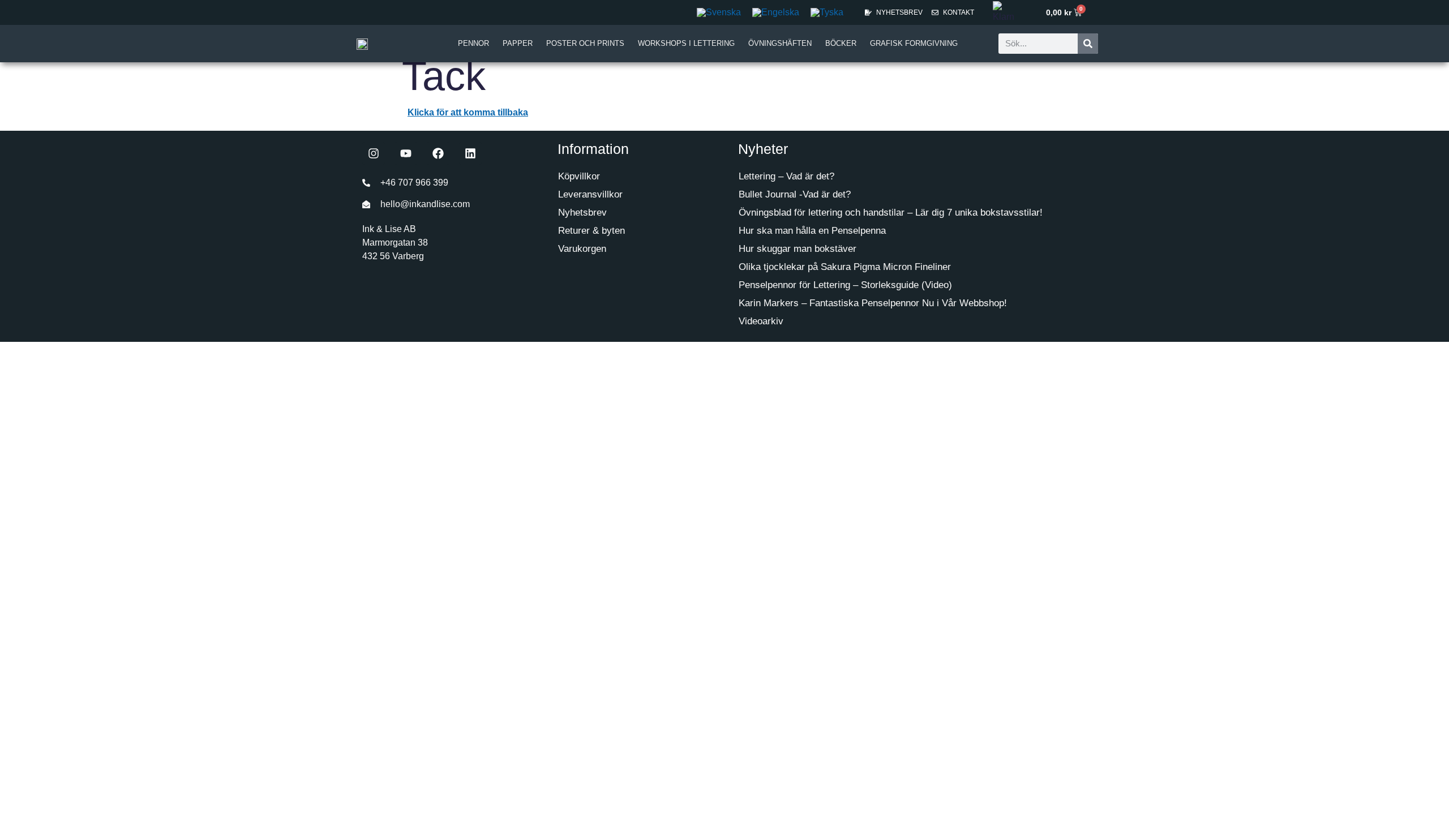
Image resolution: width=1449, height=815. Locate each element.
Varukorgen (582, 248)
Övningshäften (780, 43)
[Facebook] (438, 153)
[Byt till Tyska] (827, 12)
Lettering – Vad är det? (786, 176)
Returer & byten (591, 230)
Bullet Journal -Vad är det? (795, 194)
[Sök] (1088, 43)
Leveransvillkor (590, 194)
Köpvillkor (579, 176)
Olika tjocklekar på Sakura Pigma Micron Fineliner (845, 266)
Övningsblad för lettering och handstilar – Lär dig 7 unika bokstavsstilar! (891, 212)
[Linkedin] (470, 153)
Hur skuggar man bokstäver (797, 248)
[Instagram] (373, 153)
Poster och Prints (585, 43)
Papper (518, 43)
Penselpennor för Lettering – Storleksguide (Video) (845, 285)
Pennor (473, 43)
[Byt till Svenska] (719, 12)
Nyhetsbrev (582, 212)
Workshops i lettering (686, 43)
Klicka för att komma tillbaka (468, 112)
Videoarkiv (761, 321)
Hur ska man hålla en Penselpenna (812, 230)
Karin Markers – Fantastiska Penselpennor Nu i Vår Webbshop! (873, 303)
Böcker (840, 43)
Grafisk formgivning (914, 43)
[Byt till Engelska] (776, 12)
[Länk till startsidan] (362, 43)
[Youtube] (406, 153)
